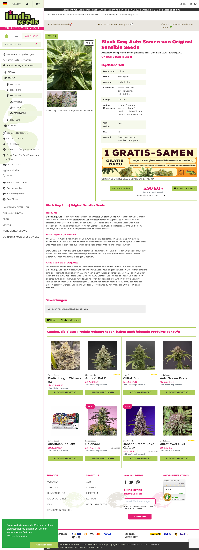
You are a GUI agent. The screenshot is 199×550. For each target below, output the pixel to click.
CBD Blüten (12, 144)
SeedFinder (12, 199)
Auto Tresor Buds (173, 378)
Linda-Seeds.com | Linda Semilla (142, 544)
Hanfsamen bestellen (60, 510)
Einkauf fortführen (121, 188)
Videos (7, 225)
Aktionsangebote (15, 193)
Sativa (11, 72)
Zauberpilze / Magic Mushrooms (22, 149)
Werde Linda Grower (15, 231)
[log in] (27, 4)
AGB (88, 481)
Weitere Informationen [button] (18, 536)
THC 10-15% (15, 90)
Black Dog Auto (130, 14)
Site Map (91, 487)
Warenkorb (31, 36)
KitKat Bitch (132, 378)
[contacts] (37, 4)
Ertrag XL (19, 107)
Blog (6, 219)
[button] (16, 545)
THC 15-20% (101, 14)
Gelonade (92, 444)
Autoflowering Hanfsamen (71, 14)
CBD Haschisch (14, 164)
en (185, 4)
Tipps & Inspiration (13, 213)
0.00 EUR (13, 36)
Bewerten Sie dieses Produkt (65, 320)
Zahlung (52, 487)
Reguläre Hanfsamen (17, 133)
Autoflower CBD (172, 444)
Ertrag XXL (114, 14)
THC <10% (15, 84)
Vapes (9, 175)
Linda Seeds (90, 375)
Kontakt (91, 498)
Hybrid (12, 125)
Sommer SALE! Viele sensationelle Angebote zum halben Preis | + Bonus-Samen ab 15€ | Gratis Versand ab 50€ (121, 9)
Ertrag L (18, 102)
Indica (90, 14)
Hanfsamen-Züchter (16, 182)
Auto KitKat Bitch (98, 378)
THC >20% (15, 120)
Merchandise (12, 170)
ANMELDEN (140, 516)
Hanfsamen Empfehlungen (20, 54)
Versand (52, 481)
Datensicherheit (57, 498)
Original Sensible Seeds (116, 56)
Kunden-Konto (56, 493)
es (181, 4)
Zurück (52, 36)
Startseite (50, 14)
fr (190, 4)
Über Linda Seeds (96, 504)
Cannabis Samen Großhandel (21, 237)
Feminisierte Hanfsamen (18, 60)
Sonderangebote (15, 188)
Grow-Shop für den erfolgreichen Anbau (23, 157)
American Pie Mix (61, 444)
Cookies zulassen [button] (44, 545)
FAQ (49, 504)
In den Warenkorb (185, 188)
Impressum (92, 493)
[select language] (6, 4)
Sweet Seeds (53, 375)
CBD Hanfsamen (14, 138)
